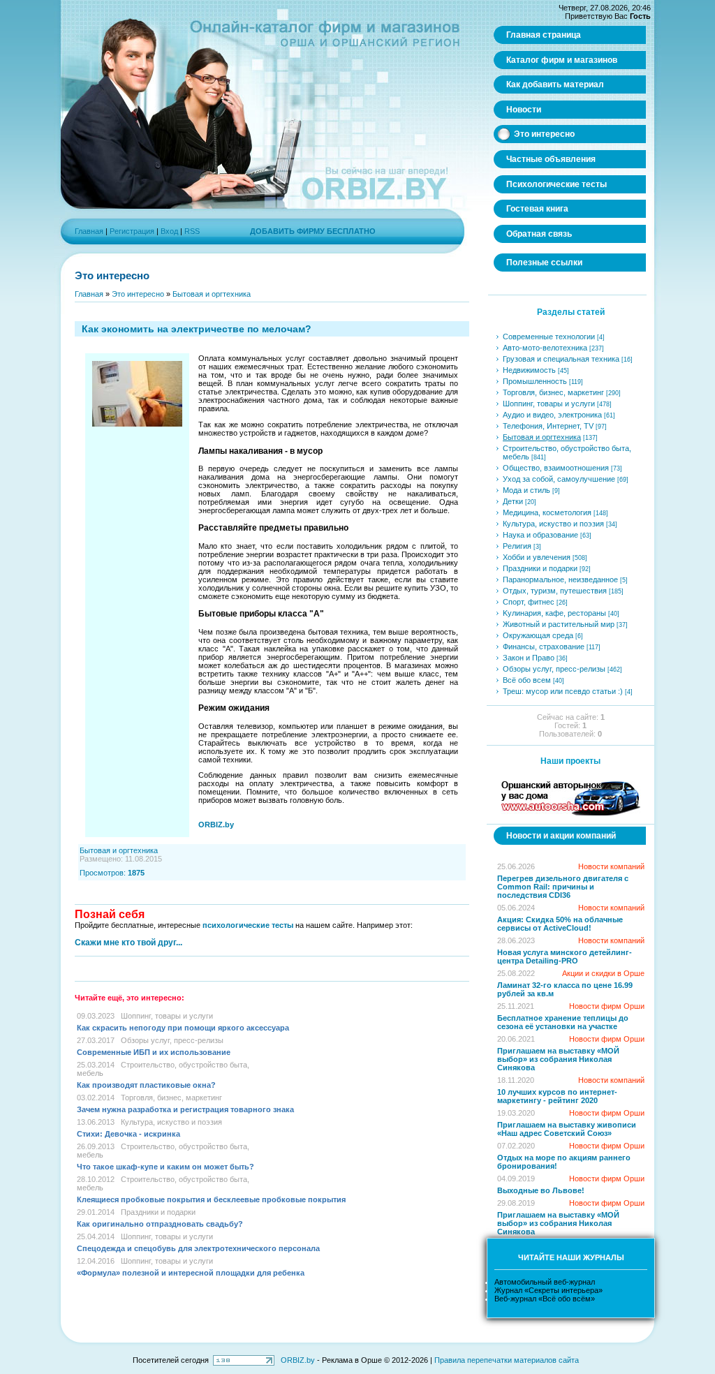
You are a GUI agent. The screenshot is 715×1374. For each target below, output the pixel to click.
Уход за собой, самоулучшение (559, 479)
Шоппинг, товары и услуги (167, 1016)
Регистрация (132, 231)
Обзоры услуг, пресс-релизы (172, 1040)
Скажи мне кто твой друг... (128, 942)
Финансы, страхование (543, 646)
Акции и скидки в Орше (603, 973)
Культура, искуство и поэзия (171, 1122)
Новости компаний (611, 866)
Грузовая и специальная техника (561, 359)
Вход (169, 231)
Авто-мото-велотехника (545, 348)
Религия (517, 546)
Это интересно (138, 294)
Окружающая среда (538, 635)
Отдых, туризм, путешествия (555, 590)
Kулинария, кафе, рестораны (554, 613)
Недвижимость (529, 370)
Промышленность (535, 381)
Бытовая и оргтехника (211, 294)
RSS (192, 231)
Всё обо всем (527, 680)
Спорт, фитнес (528, 602)
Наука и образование (540, 535)
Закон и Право (528, 657)
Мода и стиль (526, 490)
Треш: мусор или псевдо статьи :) (563, 691)
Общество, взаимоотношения (556, 468)
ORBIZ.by (298, 1360)
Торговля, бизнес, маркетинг (171, 1097)
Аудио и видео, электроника (552, 415)
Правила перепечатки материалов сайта (506, 1360)
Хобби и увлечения (536, 557)
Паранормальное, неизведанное (560, 579)
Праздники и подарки (158, 1212)
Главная (89, 231)
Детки (513, 501)
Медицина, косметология (547, 512)
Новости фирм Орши (606, 1006)
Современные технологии (549, 336)
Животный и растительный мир (558, 624)
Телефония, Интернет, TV (548, 426)
